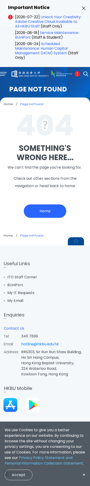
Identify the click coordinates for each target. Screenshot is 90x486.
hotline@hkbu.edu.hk (40, 344)
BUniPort (15, 285)
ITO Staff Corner (22, 277)
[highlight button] (77, 74)
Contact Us (14, 328)
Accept (18, 474)
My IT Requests (20, 292)
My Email (15, 300)
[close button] (83, 8)
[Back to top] (76, 241)
